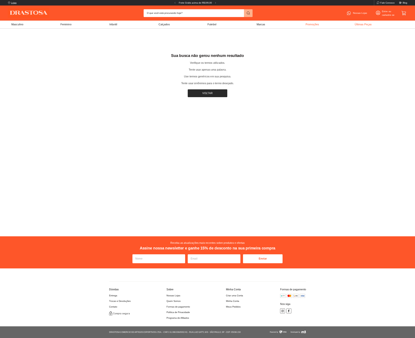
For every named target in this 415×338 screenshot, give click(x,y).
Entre (385, 11)
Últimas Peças (363, 24)
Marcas (261, 24)
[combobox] (198, 13)
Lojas (14, 2)
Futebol (212, 24)
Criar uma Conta (234, 295)
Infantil (113, 24)
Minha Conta (232, 301)
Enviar (263, 258)
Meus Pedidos (233, 306)
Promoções (312, 24)
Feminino (65, 24)
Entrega (113, 295)
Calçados (164, 24)
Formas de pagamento (178, 306)
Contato (113, 306)
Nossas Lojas (173, 295)
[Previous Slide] (175, 3)
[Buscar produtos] (248, 13)
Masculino (17, 24)
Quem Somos (173, 301)
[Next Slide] (215, 3)
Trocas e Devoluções (120, 301)
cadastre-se (388, 15)
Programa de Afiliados (177, 318)
